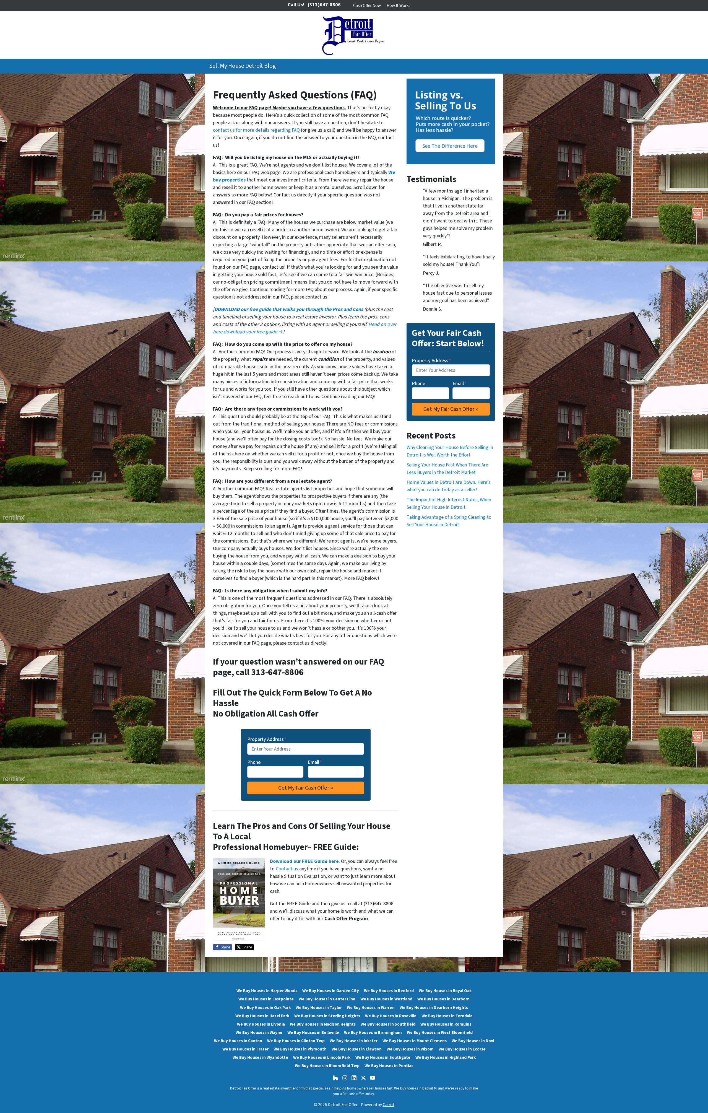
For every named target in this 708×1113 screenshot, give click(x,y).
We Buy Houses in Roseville (391, 1016)
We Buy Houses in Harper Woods (266, 991)
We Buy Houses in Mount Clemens (414, 1041)
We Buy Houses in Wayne (259, 1032)
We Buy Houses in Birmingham (373, 1032)
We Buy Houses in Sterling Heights (327, 1016)
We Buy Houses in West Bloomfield (440, 1032)
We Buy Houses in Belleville (313, 1032)
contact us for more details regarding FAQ (256, 130)
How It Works (398, 5)
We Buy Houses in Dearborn (443, 999)
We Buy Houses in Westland (386, 999)
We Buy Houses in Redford (389, 991)
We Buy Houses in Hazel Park (262, 1016)
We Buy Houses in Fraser (245, 1049)
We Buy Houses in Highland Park (445, 1057)
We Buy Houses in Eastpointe (266, 999)
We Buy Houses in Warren (371, 1008)
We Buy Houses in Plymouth (300, 1049)
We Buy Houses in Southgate (382, 1057)
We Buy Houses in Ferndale (447, 1016)
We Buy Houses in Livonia (261, 1024)
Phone (254, 762)
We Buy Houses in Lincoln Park (321, 1057)
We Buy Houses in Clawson (357, 1049)
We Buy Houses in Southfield (388, 1024)
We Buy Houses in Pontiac (389, 1066)
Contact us (287, 868)
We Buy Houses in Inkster (354, 1041)
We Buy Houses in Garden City (330, 991)
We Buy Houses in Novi (473, 1041)
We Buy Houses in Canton (238, 1041)
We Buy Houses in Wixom (410, 1049)
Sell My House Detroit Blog (242, 66)
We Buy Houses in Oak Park (265, 1008)
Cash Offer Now (367, 5)
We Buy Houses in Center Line (327, 999)
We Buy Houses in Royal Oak (445, 991)
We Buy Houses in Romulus (445, 1024)
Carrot (388, 1105)
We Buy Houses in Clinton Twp (296, 1041)
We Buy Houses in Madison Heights (323, 1024)
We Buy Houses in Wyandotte (260, 1057)
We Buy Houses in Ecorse (462, 1049)
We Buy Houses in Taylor (319, 1008)
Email (315, 762)
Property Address (267, 739)
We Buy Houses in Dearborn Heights (434, 1008)
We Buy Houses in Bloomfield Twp (327, 1066)
